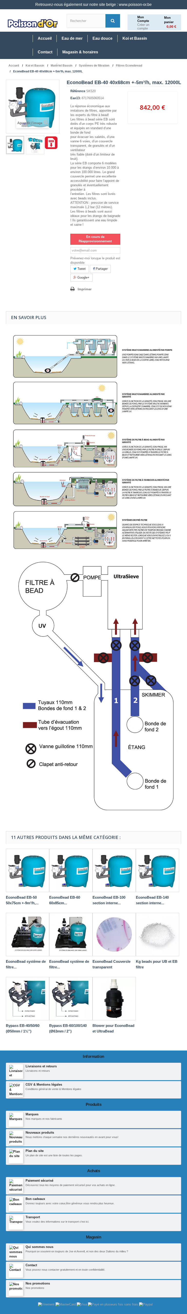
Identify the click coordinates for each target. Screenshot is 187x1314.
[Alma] (113, 1304)
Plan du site (35, 1151)
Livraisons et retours (41, 1066)
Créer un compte (143, 26)
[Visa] (82, 1304)
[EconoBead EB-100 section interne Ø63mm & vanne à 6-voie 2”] (114, 870)
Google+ (82, 277)
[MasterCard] (66, 1304)
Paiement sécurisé (39, 1180)
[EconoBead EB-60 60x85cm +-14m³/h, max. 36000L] (71, 870)
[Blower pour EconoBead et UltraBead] (114, 998)
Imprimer (85, 289)
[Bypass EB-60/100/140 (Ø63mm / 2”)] (71, 998)
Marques (32, 1114)
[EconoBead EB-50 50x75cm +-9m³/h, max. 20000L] (27, 870)
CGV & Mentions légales (44, 1084)
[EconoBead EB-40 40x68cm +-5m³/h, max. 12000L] (15, 145)
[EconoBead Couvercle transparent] (114, 934)
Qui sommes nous (39, 1247)
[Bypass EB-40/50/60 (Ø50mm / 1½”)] (27, 998)
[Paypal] (146, 1304)
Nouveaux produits (40, 1132)
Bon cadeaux (35, 1199)
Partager (101, 269)
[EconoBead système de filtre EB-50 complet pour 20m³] (27, 934)
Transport (33, 1217)
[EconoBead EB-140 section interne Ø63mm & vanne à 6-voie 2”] (157, 870)
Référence (77, 91)
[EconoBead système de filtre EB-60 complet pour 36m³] (71, 934)
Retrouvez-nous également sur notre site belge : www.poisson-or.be (93, 4)
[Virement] (47, 1304)
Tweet (81, 269)
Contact (31, 1265)
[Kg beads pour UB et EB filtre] (157, 934)
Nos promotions (38, 1283)
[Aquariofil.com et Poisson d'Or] (32, 23)
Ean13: (75, 98)
